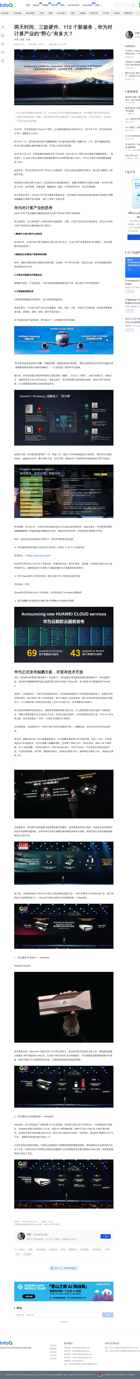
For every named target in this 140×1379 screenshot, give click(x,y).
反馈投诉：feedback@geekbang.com (78, 1354)
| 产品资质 (130, 1375)
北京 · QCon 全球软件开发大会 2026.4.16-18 (121, 1348)
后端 (136, 158)
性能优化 (73, 1249)
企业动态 (53, 1249)
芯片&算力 (97, 1249)
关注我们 (53, 1359)
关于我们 (53, 1345)
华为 (63, 1249)
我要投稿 (53, 1349)
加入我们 (53, 1355)
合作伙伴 (53, 1352)
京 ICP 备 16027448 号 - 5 (86, 1375)
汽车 (107, 1249)
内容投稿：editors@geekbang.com (77, 1348)
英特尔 (130, 158)
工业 (17, 1254)
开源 (30, 1249)
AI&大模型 (41, 1249)
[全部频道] (138, 13)
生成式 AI (131, 114)
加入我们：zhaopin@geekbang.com (77, 1357)
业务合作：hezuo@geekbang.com (77, 1351)
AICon (21, 1249)
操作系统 (84, 1249)
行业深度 (27, 1254)
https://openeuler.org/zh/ (38, 555)
